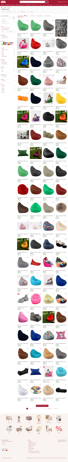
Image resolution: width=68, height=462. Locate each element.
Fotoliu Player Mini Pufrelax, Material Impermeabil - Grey (40, 325)
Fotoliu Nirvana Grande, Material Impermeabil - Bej (52, 179)
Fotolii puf (9, 7)
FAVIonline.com (5, 457)
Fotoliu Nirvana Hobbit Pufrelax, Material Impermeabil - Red (40, 142)
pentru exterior (9, 11)
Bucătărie (59, 422)
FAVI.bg (58, 457)
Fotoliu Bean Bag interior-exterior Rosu (50, 325)
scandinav (3, 85)
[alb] (2, 43)
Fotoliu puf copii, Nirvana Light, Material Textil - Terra (27, 88)
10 (45, 408)
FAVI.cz (33, 457)
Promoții (58, 432)
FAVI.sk (36, 457)
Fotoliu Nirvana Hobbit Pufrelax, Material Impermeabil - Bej (53, 215)
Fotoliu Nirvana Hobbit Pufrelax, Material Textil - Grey (27, 270)
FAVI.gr (61, 457)
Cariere (3, 444)
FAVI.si (64, 457)
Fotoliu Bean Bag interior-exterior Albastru (25, 69)
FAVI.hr (45, 457)
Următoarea (49, 408)
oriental (3, 92)
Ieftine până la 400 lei (5, 27)
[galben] (8, 43)
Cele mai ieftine (39, 15)
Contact (3, 442)
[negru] (3, 43)
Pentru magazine (31, 448)
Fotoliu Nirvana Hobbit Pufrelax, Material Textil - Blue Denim (53, 252)
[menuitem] (3, 5)
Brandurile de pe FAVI (32, 444)
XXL (14, 11)
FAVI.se (51, 457)
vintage (3, 88)
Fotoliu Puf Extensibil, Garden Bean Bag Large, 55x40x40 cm (53, 106)
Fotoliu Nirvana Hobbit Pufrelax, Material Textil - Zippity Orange (54, 361)
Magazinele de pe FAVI (32, 442)
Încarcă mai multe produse (41, 405)
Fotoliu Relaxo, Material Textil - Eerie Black (50, 124)
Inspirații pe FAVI (31, 445)
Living (19, 432)
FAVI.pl (39, 457)
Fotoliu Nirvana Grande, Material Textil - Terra (38, 197)
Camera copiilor (39, 433)
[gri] (13, 43)
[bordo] (8, 44)
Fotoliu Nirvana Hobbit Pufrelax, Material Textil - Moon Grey (53, 69)
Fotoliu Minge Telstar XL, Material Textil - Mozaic (38, 398)
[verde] (2, 44)
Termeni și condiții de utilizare (33, 451)
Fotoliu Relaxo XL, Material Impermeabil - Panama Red (27, 197)
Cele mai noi (32, 15)
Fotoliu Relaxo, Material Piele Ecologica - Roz (38, 306)
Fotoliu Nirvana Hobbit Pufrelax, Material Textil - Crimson (53, 88)
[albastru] (6, 43)
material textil (23, 11)
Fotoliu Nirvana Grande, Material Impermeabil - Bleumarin (28, 343)
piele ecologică (4, 63)
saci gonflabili (4, 56)
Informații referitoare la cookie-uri (34, 452)
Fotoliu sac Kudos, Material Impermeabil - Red (38, 270)
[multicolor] (10, 44)
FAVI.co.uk (55, 457)
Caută (47, 1)
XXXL (2, 71)
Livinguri (4, 7)
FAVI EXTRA (30, 449)
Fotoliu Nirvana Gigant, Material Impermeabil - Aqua (39, 361)
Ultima (55, 408)
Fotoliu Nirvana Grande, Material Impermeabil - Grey (52, 33)
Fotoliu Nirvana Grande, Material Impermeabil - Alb (26, 398)
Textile (29, 422)
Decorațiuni (19, 422)
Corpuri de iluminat (39, 423)
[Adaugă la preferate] (28, 38)
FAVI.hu (42, 457)
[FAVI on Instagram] (4, 450)
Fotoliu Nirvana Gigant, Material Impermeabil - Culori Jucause (54, 343)
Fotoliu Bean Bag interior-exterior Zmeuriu (25, 124)
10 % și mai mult (5, 37)
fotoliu (3, 11)
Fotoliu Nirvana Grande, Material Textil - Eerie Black (39, 252)
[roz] (10, 43)
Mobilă (9, 422)
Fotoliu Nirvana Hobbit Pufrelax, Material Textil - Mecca (27, 361)
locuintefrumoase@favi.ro (7, 441)
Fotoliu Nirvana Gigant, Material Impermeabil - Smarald (40, 215)
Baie (9, 432)
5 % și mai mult (4, 36)
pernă (3, 53)
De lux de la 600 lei (5, 29)
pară (2, 50)
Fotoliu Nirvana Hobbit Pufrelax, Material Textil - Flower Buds (54, 51)
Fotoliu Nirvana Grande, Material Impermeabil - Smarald (53, 197)
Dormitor (29, 432)
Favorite (27, 15)
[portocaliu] (3, 44)
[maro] (5, 44)
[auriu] (11, 44)
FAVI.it (48, 457)
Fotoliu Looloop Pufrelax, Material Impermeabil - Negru (27, 379)
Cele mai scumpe (47, 15)
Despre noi (30, 441)
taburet (32, 11)
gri (28, 11)
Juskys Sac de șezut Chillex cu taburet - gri (25, 306)
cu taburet (3, 80)
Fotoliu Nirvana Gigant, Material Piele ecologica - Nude (52, 398)
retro (2, 86)
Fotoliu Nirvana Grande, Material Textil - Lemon (51, 306)
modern (3, 89)
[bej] (6, 44)
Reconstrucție (49, 422)
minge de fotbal (4, 49)
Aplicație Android (63, 441)
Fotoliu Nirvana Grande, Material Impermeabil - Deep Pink (28, 51)
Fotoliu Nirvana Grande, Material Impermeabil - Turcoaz (40, 288)
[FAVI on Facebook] (2, 450)
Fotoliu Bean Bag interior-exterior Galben (25, 252)
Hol (48, 432)
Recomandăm (20, 15)
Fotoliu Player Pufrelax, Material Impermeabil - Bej (52, 142)
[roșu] (5, 43)
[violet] (11, 43)
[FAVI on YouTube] (6, 450)
